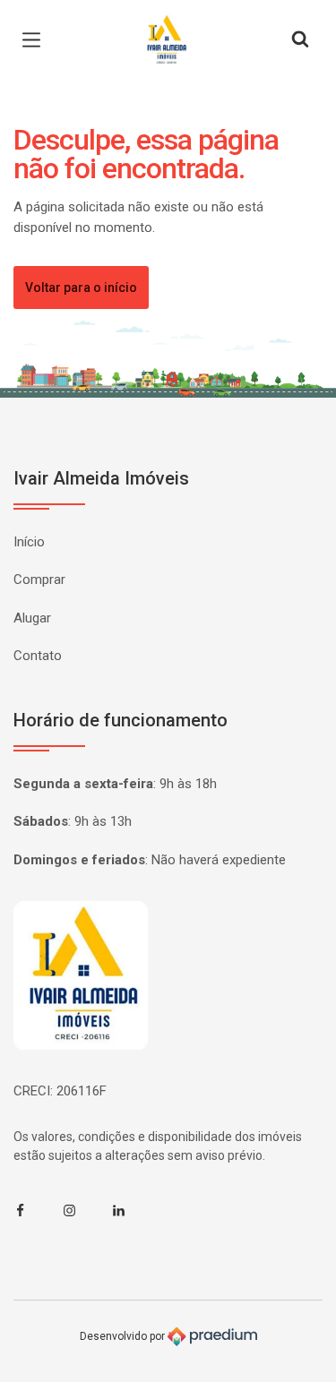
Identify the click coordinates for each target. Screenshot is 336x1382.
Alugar (32, 618)
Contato (37, 656)
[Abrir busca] (300, 40)
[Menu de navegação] (35, 40)
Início (29, 542)
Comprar (39, 579)
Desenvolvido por (124, 1336)
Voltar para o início (81, 287)
